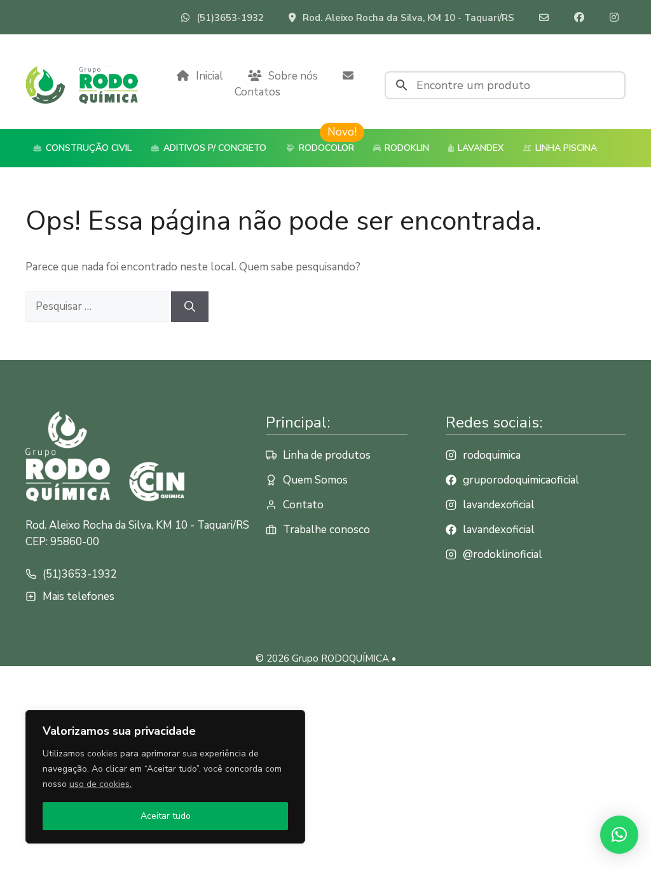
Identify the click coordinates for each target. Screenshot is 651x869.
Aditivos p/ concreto (213, 148)
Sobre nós (293, 76)
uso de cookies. (100, 784)
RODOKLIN (405, 148)
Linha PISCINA (565, 148)
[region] (165, 777)
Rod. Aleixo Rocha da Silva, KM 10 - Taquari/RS (408, 17)
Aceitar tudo (165, 816)
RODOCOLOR (325, 148)
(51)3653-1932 (230, 17)
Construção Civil (87, 148)
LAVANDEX (479, 148)
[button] (619, 835)
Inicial (209, 76)
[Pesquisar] (190, 306)
